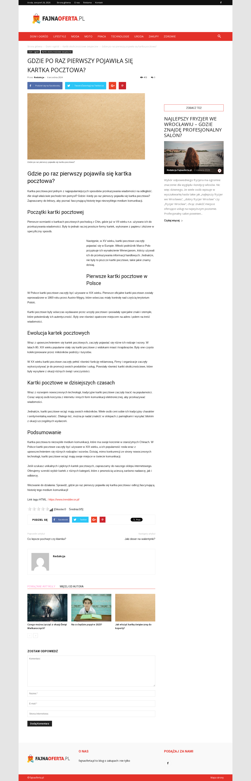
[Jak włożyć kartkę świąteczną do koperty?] (135, 607)
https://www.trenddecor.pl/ (64, 499)
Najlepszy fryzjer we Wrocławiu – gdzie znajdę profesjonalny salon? (193, 127)
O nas (77, 2)
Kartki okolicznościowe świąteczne (56, 51)
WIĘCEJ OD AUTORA (72, 586)
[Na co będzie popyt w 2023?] (91, 607)
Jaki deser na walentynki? (140, 539)
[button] (219, 36)
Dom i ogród (39, 36)
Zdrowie (170, 36)
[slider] (38, 509)
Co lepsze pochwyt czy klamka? (46, 539)
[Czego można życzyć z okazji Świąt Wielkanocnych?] (47, 607)
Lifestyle (59, 36)
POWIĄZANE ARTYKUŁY (41, 586)
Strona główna (64, 2)
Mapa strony (217, 777)
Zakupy (154, 36)
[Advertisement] (157, 18)
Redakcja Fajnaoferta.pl (179, 170)
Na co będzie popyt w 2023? (86, 624)
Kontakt (99, 2)
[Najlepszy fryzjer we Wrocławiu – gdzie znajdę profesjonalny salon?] (194, 157)
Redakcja (39, 77)
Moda (75, 36)
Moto (88, 36)
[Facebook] (221, 2)
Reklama (87, 2)
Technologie (120, 36)
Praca (102, 36)
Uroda (139, 36)
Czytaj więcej (172, 220)
